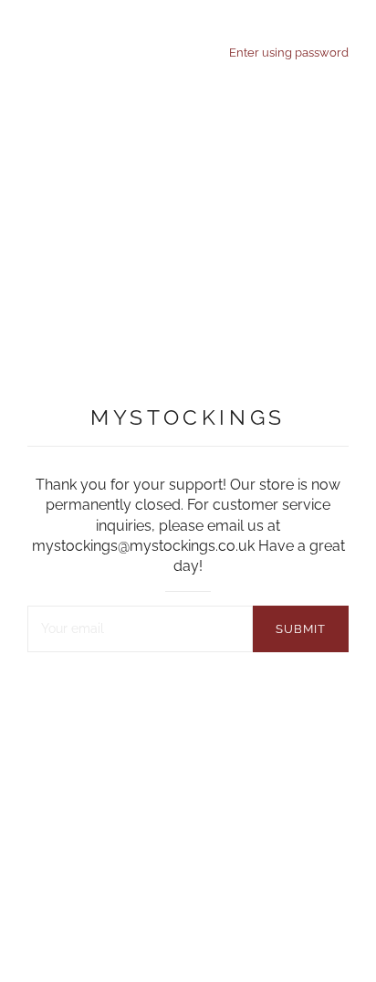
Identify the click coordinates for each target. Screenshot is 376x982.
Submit (301, 629)
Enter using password (289, 52)
